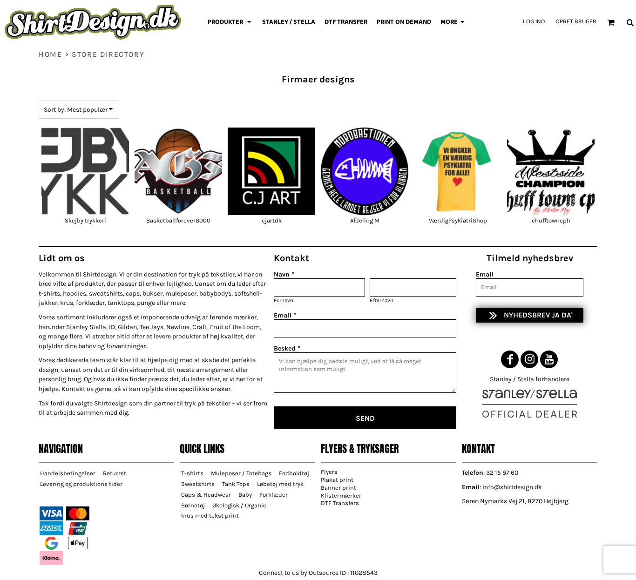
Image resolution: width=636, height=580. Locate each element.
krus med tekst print (210, 515)
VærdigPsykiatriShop (458, 220)
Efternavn (381, 300)
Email (485, 274)
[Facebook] (510, 359)
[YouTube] (549, 359)
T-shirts (192, 473)
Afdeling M (364, 220)
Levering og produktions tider (81, 483)
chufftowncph (551, 220)
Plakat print (337, 479)
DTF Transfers (340, 502)
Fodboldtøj (294, 473)
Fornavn (283, 300)
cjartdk (272, 220)
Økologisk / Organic (239, 505)
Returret (114, 473)
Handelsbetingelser (67, 473)
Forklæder (273, 494)
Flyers (329, 471)
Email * (285, 315)
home (50, 54)
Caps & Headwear (206, 494)
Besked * (287, 348)
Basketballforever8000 (178, 220)
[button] (230, 22)
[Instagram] (529, 359)
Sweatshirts (198, 483)
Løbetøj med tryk (280, 483)
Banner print (338, 487)
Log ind (534, 22)
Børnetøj (193, 505)
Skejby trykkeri (85, 220)
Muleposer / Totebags (241, 473)
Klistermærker (341, 495)
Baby (245, 494)
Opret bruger (575, 22)
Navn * (284, 274)
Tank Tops (236, 483)
